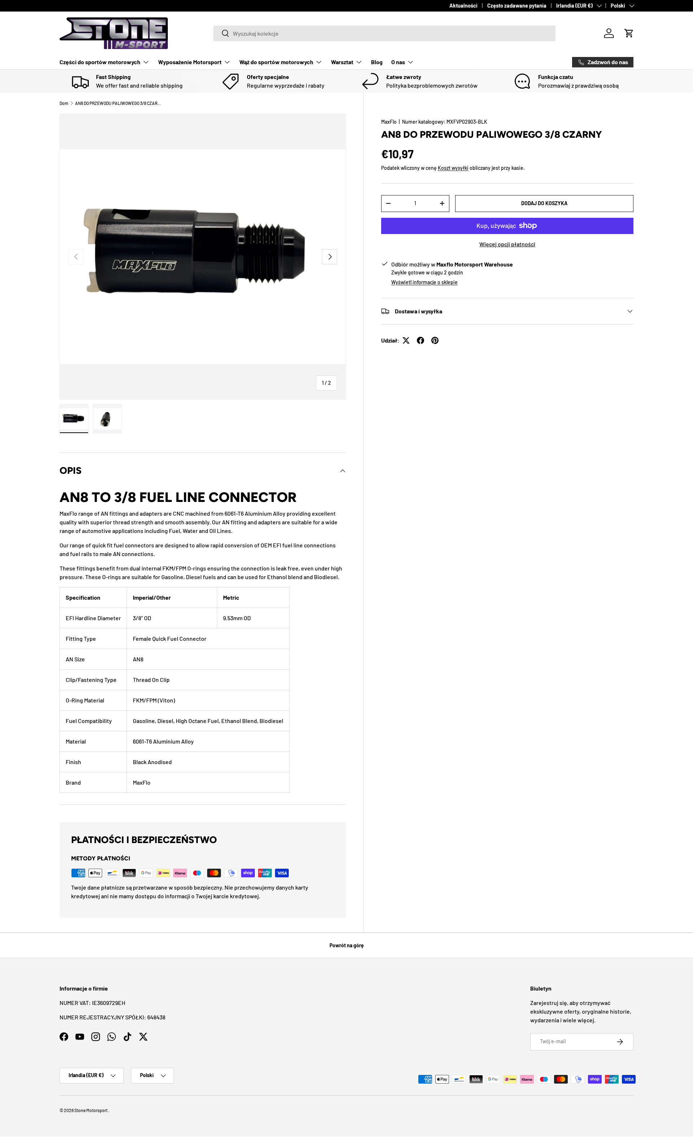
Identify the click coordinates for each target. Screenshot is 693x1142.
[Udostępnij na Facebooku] (420, 340)
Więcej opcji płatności (507, 244)
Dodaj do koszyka (544, 203)
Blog (377, 61)
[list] (203, 257)
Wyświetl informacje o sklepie (424, 282)
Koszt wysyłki (453, 168)
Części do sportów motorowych (100, 61)
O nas (398, 61)
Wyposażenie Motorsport (190, 61)
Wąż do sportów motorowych (276, 61)
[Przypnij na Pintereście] (435, 340)
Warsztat (342, 61)
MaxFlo (389, 122)
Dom (64, 103)
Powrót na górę (347, 945)
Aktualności (463, 6)
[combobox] (384, 33)
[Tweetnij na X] (406, 340)
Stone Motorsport (91, 1110)
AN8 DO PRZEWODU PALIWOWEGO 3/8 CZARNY (118, 103)
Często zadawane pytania (516, 6)
